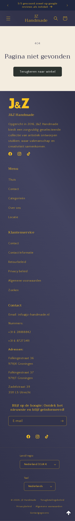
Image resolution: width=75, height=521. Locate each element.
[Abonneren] (61, 421)
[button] (8, 18)
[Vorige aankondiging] (7, 5)
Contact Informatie (21, 252)
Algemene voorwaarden (24, 280)
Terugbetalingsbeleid (52, 500)
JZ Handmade (28, 500)
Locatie (13, 217)
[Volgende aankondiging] (67, 5)
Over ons (14, 208)
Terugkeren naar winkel (38, 71)
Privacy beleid (18, 271)
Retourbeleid (17, 262)
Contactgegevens (39, 513)
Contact (13, 189)
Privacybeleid (24, 506)
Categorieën (16, 198)
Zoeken (13, 290)
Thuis (12, 179)
